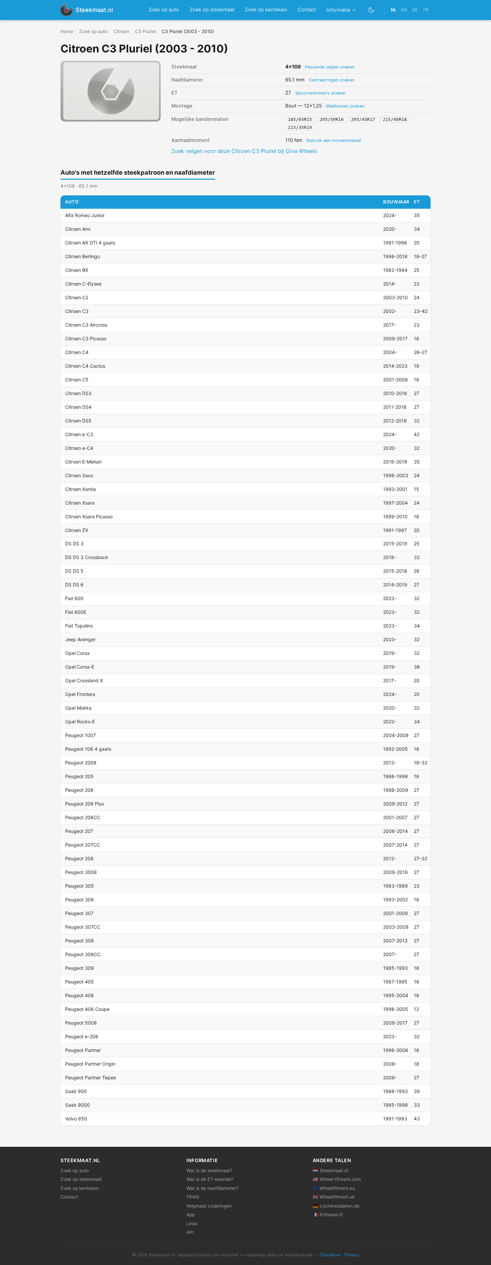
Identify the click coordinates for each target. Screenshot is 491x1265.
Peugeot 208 (79, 858)
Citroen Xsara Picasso (89, 516)
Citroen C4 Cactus (85, 366)
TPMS (192, 1197)
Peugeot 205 (79, 776)
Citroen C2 (76, 297)
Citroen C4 (77, 352)
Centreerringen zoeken (331, 79)
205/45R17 (364, 119)
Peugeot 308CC (83, 954)
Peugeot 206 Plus (84, 803)
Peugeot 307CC (82, 927)
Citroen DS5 (78, 420)
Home (66, 31)
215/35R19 (300, 127)
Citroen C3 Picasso (86, 338)
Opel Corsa (77, 653)
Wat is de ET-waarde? (209, 1179)
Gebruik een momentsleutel (333, 140)
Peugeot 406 (79, 995)
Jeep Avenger (80, 639)
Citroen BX (76, 270)
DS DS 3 (74, 543)
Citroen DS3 (78, 393)
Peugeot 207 (79, 831)
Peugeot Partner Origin (90, 1064)
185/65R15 (301, 119)
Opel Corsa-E (79, 667)
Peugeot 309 (79, 968)
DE (415, 9)
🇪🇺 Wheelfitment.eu (334, 1188)
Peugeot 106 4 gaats (88, 749)
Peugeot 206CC (82, 817)
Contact (307, 10)
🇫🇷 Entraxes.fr (328, 1214)
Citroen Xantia (80, 489)
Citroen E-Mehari (83, 462)
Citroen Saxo (79, 475)
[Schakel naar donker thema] (371, 10)
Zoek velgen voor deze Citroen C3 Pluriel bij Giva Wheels (244, 151)
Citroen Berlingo (82, 256)
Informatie (338, 10)
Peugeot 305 (79, 886)
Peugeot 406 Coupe (87, 1009)
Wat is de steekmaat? (209, 1170)
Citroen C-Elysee (83, 284)
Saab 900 (76, 1091)
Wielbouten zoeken (345, 106)
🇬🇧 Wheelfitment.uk (334, 1197)
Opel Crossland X (84, 680)
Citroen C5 (77, 379)
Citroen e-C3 (79, 434)
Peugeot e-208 (81, 1036)
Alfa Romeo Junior (85, 215)
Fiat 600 (74, 598)
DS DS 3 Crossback (86, 557)
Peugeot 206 (79, 790)
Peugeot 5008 (81, 1023)
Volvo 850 (76, 1118)
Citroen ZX (76, 530)
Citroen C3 (77, 311)
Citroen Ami (77, 229)
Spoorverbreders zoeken (320, 93)
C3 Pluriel (145, 31)
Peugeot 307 (79, 913)
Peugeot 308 (79, 940)
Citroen (121, 31)
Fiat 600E (75, 612)
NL (393, 9)
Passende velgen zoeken (329, 66)
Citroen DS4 (78, 407)
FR (426, 9)
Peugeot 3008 (81, 872)
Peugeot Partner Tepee (90, 1077)
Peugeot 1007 (80, 735)
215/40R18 (395, 119)
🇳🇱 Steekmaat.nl (330, 1170)
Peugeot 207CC (82, 845)
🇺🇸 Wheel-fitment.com (337, 1179)
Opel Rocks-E (80, 721)
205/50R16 (333, 119)
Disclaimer (330, 1254)
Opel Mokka (78, 708)
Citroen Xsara (80, 503)
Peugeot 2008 (81, 762)
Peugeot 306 (79, 899)
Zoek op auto (163, 10)
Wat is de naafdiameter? (212, 1188)
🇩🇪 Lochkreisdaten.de (336, 1206)
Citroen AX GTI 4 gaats (90, 242)
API (190, 1232)
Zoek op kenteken (266, 10)
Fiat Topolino (79, 625)
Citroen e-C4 (79, 448)
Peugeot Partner (83, 1050)
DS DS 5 (74, 571)
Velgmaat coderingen (209, 1206)
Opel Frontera (80, 694)
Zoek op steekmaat (212, 10)
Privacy (352, 1254)
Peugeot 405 (79, 981)
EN (404, 9)
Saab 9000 (77, 1105)
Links (191, 1223)
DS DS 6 (74, 584)
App (190, 1214)
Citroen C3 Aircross (86, 325)
